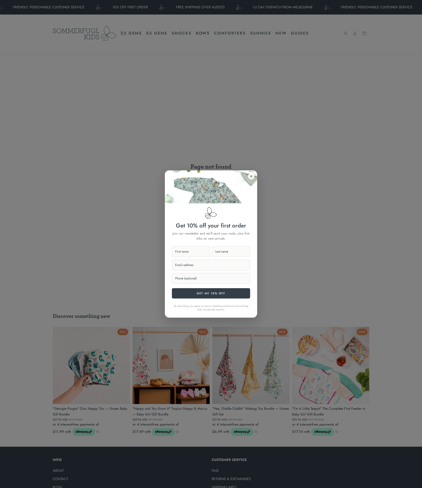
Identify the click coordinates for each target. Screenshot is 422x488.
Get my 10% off (211, 293)
